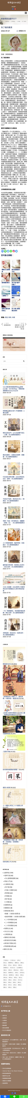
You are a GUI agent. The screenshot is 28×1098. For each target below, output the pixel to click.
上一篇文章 (7, 324)
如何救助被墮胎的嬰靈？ (11, 769)
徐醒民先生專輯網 (6, 1080)
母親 (13, 317)
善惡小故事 (6, 787)
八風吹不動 (6, 751)
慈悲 (21, 975)
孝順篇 (7, 896)
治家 (14, 980)
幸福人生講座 (9, 890)
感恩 (17, 975)
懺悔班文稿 (8, 937)
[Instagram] (13, 251)
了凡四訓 (6, 960)
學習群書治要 (8, 946)
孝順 (10, 970)
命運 (5, 965)
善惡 (15, 965)
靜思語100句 (7, 664)
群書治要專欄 (5, 1028)
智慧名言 (7, 928)
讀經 (5, 987)
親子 (9, 984)
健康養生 (7, 908)
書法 (20, 977)
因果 (20, 965)
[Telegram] (16, 251)
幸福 (16, 972)
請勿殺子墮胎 (8, 943)
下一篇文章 (19, 326)
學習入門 (7, 881)
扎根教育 (13, 21)
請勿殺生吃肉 (8, 940)
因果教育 (7, 905)
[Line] (5, 251)
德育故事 (7, 911)
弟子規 (22, 972)
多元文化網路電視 (6, 1030)
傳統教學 (10, 962)
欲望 (5, 980)
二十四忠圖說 (9, 925)
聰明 (19, 982)
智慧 (15, 977)
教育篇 (7, 893)
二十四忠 (12, 960)
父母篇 (18, 21)
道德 (9, 987)
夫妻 (5, 970)
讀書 (19, 984)
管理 (5, 982)
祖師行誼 (7, 875)
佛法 (5, 962)
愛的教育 (11, 975)
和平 (9, 965)
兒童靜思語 (6, 734)
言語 (14, 984)
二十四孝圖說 (9, 919)
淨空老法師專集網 (6, 1068)
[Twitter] (8, 251)
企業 (18, 960)
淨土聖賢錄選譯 (10, 878)
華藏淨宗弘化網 (6, 1076)
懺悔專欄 (4, 1025)
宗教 (21, 970)
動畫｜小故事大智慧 (11, 914)
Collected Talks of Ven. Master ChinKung (12, 1071)
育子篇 (7, 887)
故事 (5, 977)
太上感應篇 (19, 967)
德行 (5, 975)
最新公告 (6, 949)
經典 (14, 982)
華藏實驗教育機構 (6, 1078)
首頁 (2, 21)
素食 (9, 982)
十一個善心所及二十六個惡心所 (13, 805)
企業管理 (7, 934)
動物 (22, 962)
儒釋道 (17, 962)
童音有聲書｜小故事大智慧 (13, 917)
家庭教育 (10, 972)
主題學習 (7, 21)
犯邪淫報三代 (7, 862)
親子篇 (7, 899)
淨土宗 (20, 980)
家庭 (6, 317)
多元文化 (7, 931)
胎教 (5, 984)
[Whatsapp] (11, 251)
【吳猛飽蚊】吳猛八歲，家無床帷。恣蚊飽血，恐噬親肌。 (13, 841)
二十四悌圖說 (9, 922)
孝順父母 (16, 970)
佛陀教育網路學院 (6, 1073)
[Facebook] (2, 251)
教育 (9, 317)
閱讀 (14, 987)
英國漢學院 (5, 1083)
